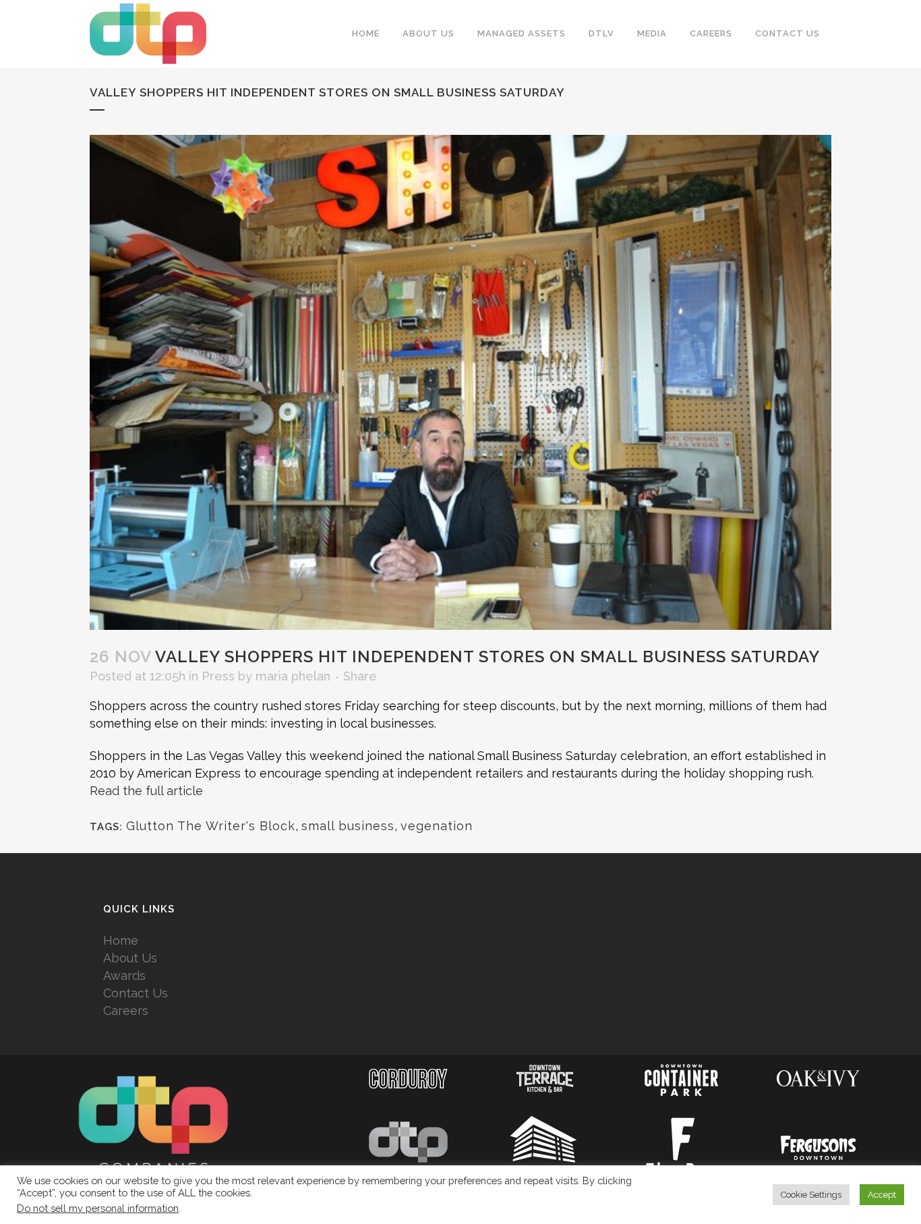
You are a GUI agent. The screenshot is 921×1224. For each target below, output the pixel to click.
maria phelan (293, 676)
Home (120, 940)
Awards (124, 975)
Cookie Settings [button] (811, 1195)
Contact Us (135, 993)
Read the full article (146, 791)
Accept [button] (882, 1195)
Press (218, 676)
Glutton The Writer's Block (210, 826)
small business (347, 826)
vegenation (436, 826)
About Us (130, 958)
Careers (125, 1010)
